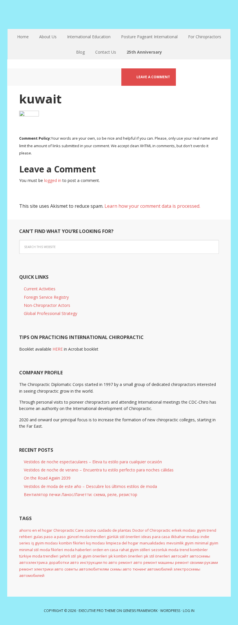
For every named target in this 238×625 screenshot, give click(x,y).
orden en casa (105, 549)
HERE (58, 349)
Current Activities (39, 288)
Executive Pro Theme (97, 610)
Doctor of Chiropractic (151, 530)
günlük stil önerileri (123, 536)
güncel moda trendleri (86, 536)
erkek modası (184, 530)
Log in (188, 610)
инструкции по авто (98, 562)
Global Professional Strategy (50, 313)
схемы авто (120, 569)
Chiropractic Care (68, 530)
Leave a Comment (153, 76)
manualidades (152, 543)
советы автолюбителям (86, 569)
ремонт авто (130, 562)
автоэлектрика (33, 562)
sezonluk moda (164, 549)
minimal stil (29, 549)
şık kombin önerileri (125, 556)
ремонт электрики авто (41, 569)
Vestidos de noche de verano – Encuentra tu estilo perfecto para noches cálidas (99, 470)
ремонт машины (158, 562)
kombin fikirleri (72, 543)
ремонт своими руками (196, 562)
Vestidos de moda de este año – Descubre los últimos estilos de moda (90, 486)
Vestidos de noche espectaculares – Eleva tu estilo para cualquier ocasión (93, 461)
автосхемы (200, 556)
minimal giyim (206, 543)
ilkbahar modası (185, 536)
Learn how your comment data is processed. (152, 206)
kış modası (95, 543)
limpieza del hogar (122, 543)
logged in (52, 180)
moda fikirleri (51, 549)
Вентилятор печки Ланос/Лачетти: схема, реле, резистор (80, 494)
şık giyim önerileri (92, 556)
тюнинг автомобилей (152, 569)
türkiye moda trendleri (38, 556)
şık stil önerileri (157, 556)
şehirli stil (67, 556)
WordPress (170, 610)
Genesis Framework (140, 610)
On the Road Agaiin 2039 (47, 478)
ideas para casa (155, 536)
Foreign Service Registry (46, 297)
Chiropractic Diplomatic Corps (119, 14)
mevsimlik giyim (180, 543)
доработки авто (64, 562)
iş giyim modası (44, 543)
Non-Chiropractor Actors (47, 305)
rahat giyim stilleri (134, 549)
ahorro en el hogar (35, 530)
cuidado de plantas (114, 530)
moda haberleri (77, 549)
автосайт (179, 556)
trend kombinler (194, 549)
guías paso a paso (49, 536)
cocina (90, 530)
